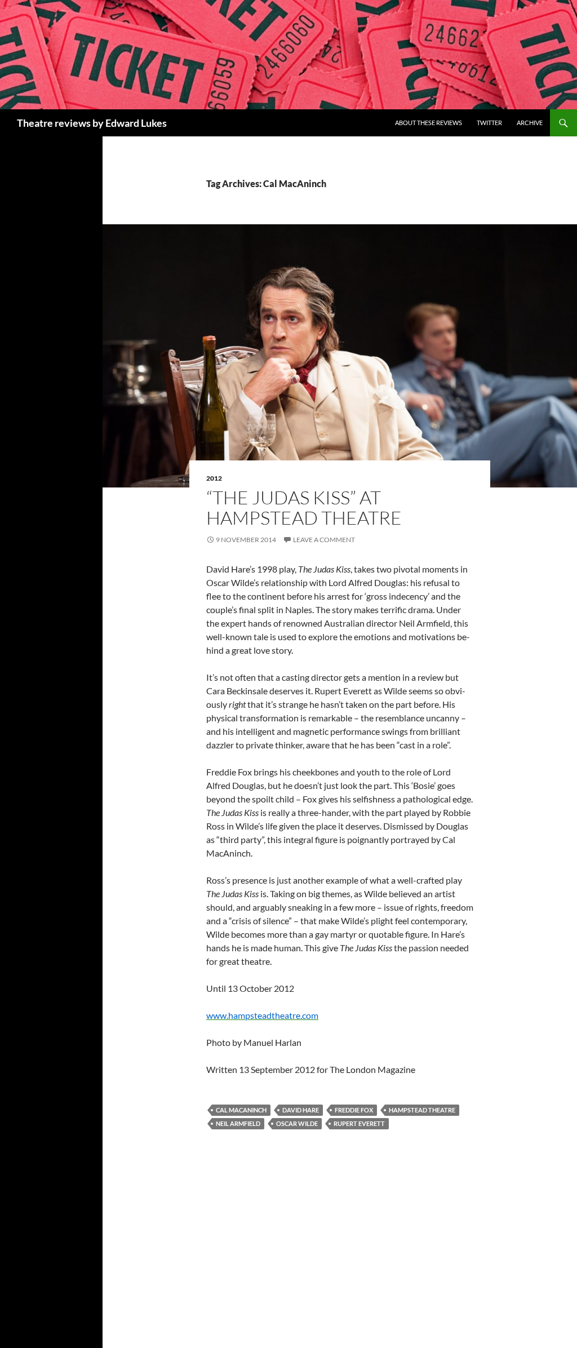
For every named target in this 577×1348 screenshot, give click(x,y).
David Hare (300, 1110)
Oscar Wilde (297, 1123)
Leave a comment (324, 539)
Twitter (489, 122)
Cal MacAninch (241, 1110)
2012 (214, 478)
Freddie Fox (354, 1110)
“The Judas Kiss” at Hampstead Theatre (304, 507)
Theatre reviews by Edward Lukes (92, 123)
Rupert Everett (359, 1123)
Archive (530, 122)
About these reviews (428, 122)
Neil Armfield (238, 1123)
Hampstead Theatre (422, 1110)
